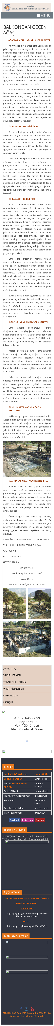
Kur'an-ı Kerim (41, 778)
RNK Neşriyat (40, 795)
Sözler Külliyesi (11, 791)
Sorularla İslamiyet (38, 785)
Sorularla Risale (41, 791)
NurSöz (7, 783)
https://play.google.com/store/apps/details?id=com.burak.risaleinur (27, 915)
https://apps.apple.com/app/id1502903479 (27, 926)
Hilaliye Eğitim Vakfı (13, 812)
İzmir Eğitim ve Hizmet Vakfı (17, 795)
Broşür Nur (39, 812)
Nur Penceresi (41, 808)
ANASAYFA (9, 669)
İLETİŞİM (8, 702)
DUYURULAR (10, 695)
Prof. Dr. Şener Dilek (13, 808)
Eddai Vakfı (9, 800)
